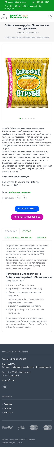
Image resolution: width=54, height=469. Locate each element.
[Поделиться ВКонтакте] (18, 197)
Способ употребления (18, 237)
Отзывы (41, 237)
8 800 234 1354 (41, 2)
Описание (11, 231)
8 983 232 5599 (18, 359)
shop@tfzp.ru (8, 380)
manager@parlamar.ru (16, 2)
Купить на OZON (27, 209)
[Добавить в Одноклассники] (24, 197)
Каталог (7, 408)
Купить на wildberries (27, 217)
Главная (8, 404)
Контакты (8, 412)
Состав (27, 231)
